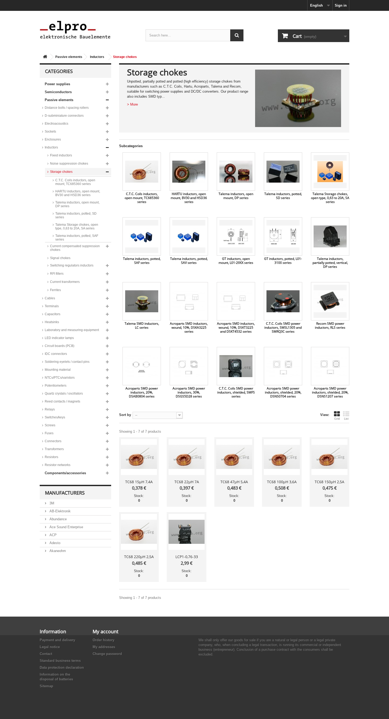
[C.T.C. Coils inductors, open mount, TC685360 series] (142, 171)
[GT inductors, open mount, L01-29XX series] (236, 236)
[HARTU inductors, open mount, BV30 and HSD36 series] (189, 171)
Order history (103, 640)
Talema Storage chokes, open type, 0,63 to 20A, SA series (76, 226)
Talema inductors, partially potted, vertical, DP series (330, 262)
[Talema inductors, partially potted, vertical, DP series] (330, 236)
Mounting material (58, 370)
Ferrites (55, 290)
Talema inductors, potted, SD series (76, 215)
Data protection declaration (62, 668)
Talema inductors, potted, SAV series (189, 260)
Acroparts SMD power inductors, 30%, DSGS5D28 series (189, 392)
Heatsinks (52, 322)
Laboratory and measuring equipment (72, 330)
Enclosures (53, 139)
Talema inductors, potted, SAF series (76, 237)
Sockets (50, 131)
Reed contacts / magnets (62, 401)
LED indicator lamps (59, 338)
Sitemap (46, 686)
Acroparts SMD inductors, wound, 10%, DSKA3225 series (189, 327)
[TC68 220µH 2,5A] (139, 532)
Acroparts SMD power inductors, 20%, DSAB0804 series (141, 392)
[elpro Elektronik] (89, 29)
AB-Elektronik (59, 511)
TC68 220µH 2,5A (139, 556)
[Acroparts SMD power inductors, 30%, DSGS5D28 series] (189, 366)
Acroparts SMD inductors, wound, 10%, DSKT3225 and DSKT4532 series (236, 327)
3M (51, 503)
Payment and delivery (57, 640)
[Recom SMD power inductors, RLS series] (330, 301)
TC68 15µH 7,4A (139, 482)
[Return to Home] (45, 57)
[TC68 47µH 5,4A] (234, 457)
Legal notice (50, 647)
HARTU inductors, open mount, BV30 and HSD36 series (77, 193)
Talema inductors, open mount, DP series (77, 204)
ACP (52, 535)
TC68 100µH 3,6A (282, 482)
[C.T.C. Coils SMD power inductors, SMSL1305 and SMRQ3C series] (283, 301)
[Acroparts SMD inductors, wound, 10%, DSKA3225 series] (189, 301)
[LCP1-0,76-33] (187, 532)
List (346, 418)
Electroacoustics (56, 123)
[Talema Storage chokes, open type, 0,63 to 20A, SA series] (330, 171)
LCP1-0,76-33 (186, 556)
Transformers (54, 449)
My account (105, 631)
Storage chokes (61, 172)
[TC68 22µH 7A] (187, 457)
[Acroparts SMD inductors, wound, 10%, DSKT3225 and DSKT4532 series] (236, 301)
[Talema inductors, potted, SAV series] (189, 236)
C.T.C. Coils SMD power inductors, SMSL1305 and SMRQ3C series (283, 327)
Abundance (57, 519)
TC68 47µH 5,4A (234, 482)
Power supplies (57, 84)
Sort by (125, 415)
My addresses (104, 647)
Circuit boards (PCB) (59, 346)
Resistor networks (57, 465)
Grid (337, 418)
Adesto (54, 543)
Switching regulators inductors (71, 265)
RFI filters (57, 273)
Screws (50, 425)
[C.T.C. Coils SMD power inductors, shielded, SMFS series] (236, 366)
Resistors (51, 457)
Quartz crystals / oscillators (64, 393)
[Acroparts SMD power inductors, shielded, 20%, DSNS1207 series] (330, 366)
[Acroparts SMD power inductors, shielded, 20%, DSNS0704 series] (283, 366)
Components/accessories (65, 473)
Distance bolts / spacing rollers (67, 108)
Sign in (341, 5)
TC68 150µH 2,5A (329, 482)
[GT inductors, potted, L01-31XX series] (283, 236)
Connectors (53, 441)
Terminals (52, 306)
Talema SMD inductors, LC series (142, 325)
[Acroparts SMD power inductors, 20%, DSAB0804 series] (142, 366)
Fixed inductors (61, 155)
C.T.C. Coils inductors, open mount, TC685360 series (75, 182)
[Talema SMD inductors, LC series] (142, 301)
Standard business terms (60, 661)
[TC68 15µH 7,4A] (139, 457)
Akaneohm (57, 551)
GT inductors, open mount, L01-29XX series (236, 260)
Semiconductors (58, 92)
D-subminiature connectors (64, 115)
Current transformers (65, 282)
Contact (46, 654)
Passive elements (68, 57)
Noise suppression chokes (69, 163)
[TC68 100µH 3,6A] (282, 457)
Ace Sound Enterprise (65, 527)
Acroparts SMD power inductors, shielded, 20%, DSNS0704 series (283, 392)
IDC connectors (56, 354)
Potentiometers (55, 385)
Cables (50, 298)
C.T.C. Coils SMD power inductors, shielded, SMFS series (236, 392)
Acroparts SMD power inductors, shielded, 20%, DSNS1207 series (330, 392)
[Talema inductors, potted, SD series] (283, 171)
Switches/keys (55, 417)
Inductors (97, 57)
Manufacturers (65, 493)
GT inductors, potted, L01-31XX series (283, 260)
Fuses (49, 433)
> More (132, 104)
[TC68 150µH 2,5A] (329, 457)
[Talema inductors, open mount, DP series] (236, 171)
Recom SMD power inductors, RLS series (330, 325)
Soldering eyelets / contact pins (67, 362)
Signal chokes (60, 258)
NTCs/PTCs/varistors (60, 377)
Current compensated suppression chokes (75, 248)
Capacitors (52, 314)
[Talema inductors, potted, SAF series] (142, 236)
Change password (107, 654)
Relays (50, 409)
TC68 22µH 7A (186, 482)
